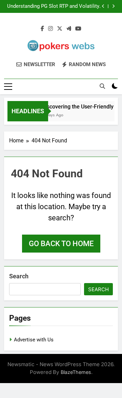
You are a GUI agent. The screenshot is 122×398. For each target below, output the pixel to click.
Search (18, 276)
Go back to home (61, 243)
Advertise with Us (34, 340)
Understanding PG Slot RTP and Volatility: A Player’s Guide (54, 6)
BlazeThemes (76, 372)
